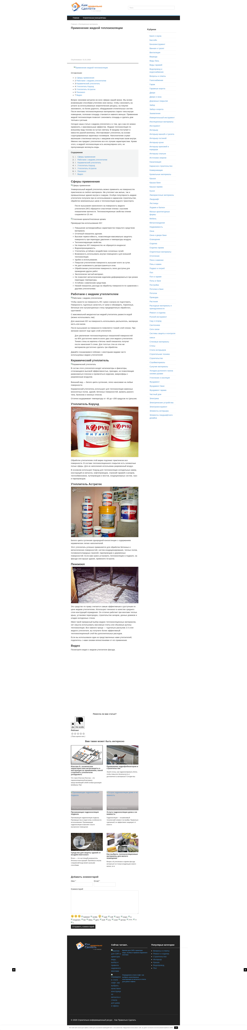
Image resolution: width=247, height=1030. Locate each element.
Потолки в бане (156, 289)
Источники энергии (158, 158)
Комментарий (77, 889)
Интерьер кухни (157, 142)
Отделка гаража (157, 248)
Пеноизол (80, 92)
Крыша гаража (156, 187)
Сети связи (154, 329)
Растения (154, 301)
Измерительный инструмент (162, 118)
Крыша (153, 178)
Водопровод (158, 965)
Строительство (156, 358)
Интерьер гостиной (158, 138)
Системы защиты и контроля (162, 333)
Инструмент (155, 126)
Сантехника (155, 325)
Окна (152, 231)
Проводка (154, 297)
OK (176, 1027)
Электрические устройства (161, 403)
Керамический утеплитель (88, 83)
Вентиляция (155, 52)
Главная (76, 18)
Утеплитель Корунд (85, 86)
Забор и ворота (156, 109)
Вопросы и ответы (158, 76)
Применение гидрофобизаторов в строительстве (122, 767)
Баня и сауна (155, 36)
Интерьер (154, 130)
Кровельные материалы (160, 174)
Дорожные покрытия (159, 101)
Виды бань (154, 61)
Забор (152, 105)
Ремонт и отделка (157, 313)
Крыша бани (155, 183)
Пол (151, 272)
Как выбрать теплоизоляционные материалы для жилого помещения (122, 856)
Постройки (154, 285)
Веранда (153, 57)
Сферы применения (85, 78)
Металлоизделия (157, 223)
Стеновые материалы (159, 342)
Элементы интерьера (159, 411)
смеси (152, 337)
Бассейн (153, 40)
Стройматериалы (157, 362)
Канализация (155, 162)
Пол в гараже (156, 277)
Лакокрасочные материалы (162, 195)
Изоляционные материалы (161, 122)
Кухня (152, 191)
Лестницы (154, 203)
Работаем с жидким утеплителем (91, 81)
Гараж (152, 84)
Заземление (155, 113)
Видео (79, 95)
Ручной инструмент (158, 317)
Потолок (153, 293)
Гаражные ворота (157, 88)
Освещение (155, 239)
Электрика (154, 398)
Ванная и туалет (157, 48)
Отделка (153, 243)
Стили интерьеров (158, 350)
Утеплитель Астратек (85, 89)
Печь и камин (155, 264)
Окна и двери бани (158, 235)
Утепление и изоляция (160, 378)
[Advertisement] (7, 1000)
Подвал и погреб (157, 268)
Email (97, 881)
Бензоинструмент (157, 44)
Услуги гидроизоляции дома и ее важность (122, 813)
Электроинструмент (158, 407)
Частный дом (155, 394)
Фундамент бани (157, 386)
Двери (152, 93)
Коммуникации (156, 170)
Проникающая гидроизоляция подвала (85, 813)
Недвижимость (156, 227)
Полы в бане (155, 281)
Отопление (154, 256)
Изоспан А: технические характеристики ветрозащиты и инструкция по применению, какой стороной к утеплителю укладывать (87, 770)
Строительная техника (160, 354)
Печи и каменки (156, 260)
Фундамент (155, 382)
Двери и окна (155, 97)
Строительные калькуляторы (94, 18)
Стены (152, 346)
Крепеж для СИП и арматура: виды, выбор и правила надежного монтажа (134, 953)
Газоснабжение (156, 80)
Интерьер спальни (158, 154)
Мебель (153, 219)
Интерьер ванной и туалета (162, 134)
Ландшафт (154, 199)
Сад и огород (155, 321)
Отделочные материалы (160, 252)
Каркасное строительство (161, 166)
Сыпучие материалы (159, 366)
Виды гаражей (156, 65)
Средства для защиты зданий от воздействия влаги (86, 854)
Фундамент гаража (158, 390)
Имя (73, 881)
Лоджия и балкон (157, 207)
